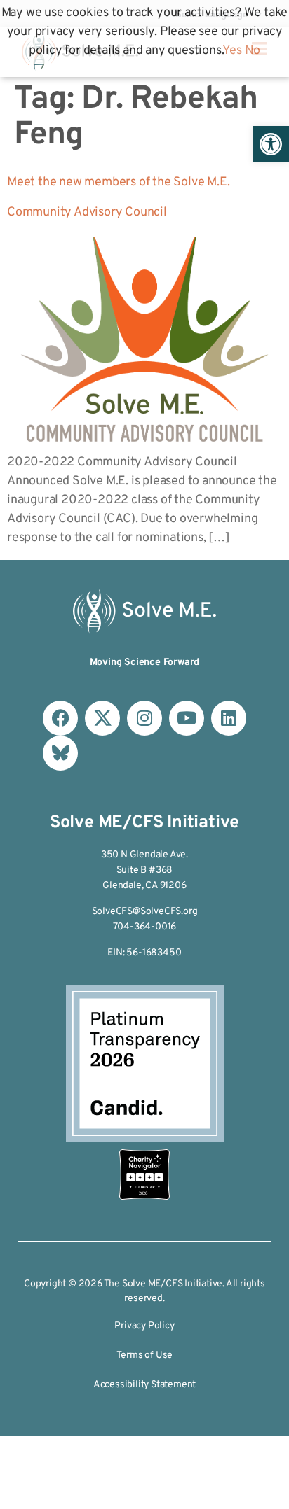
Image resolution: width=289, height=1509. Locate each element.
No (253, 51)
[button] (271, 144)
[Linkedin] (228, 718)
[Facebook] (60, 718)
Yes (231, 51)
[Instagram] (144, 718)
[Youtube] (186, 718)
